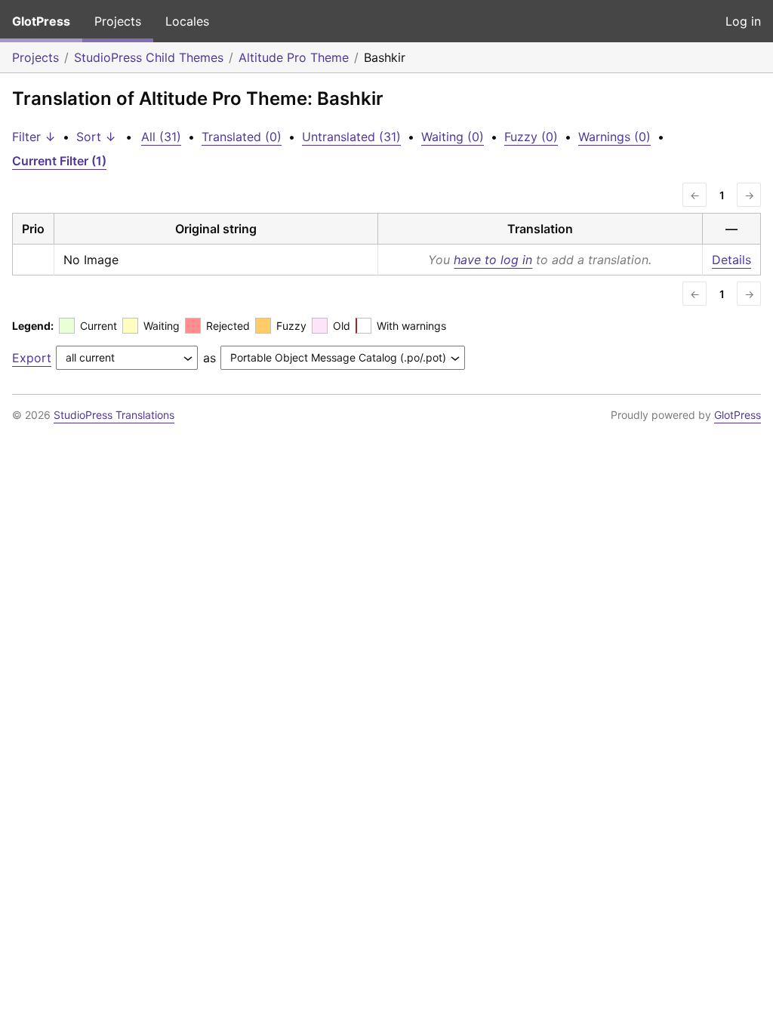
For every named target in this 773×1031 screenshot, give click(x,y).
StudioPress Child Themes (148, 57)
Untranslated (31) (351, 136)
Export (31, 357)
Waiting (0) (452, 136)
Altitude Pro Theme (294, 57)
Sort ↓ (96, 136)
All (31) (161, 136)
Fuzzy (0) (531, 136)
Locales (187, 21)
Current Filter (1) (59, 160)
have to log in (493, 259)
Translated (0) (242, 136)
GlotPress (41, 21)
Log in (743, 21)
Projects (117, 21)
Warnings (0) (614, 136)
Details (731, 259)
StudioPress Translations (114, 414)
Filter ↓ (34, 136)
